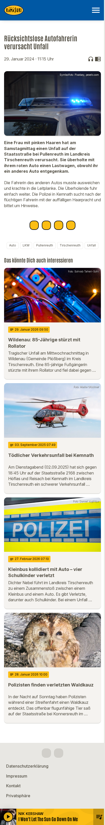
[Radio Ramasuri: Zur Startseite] (46, 10)
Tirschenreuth (70, 245)
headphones (91, 59)
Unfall (91, 245)
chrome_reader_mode (98, 59)
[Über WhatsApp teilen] (59, 225)
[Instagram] (59, 753)
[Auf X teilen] (46, 225)
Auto (12, 245)
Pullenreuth (44, 245)
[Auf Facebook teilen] (34, 225)
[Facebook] (46, 753)
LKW (26, 245)
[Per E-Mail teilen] (71, 225)
